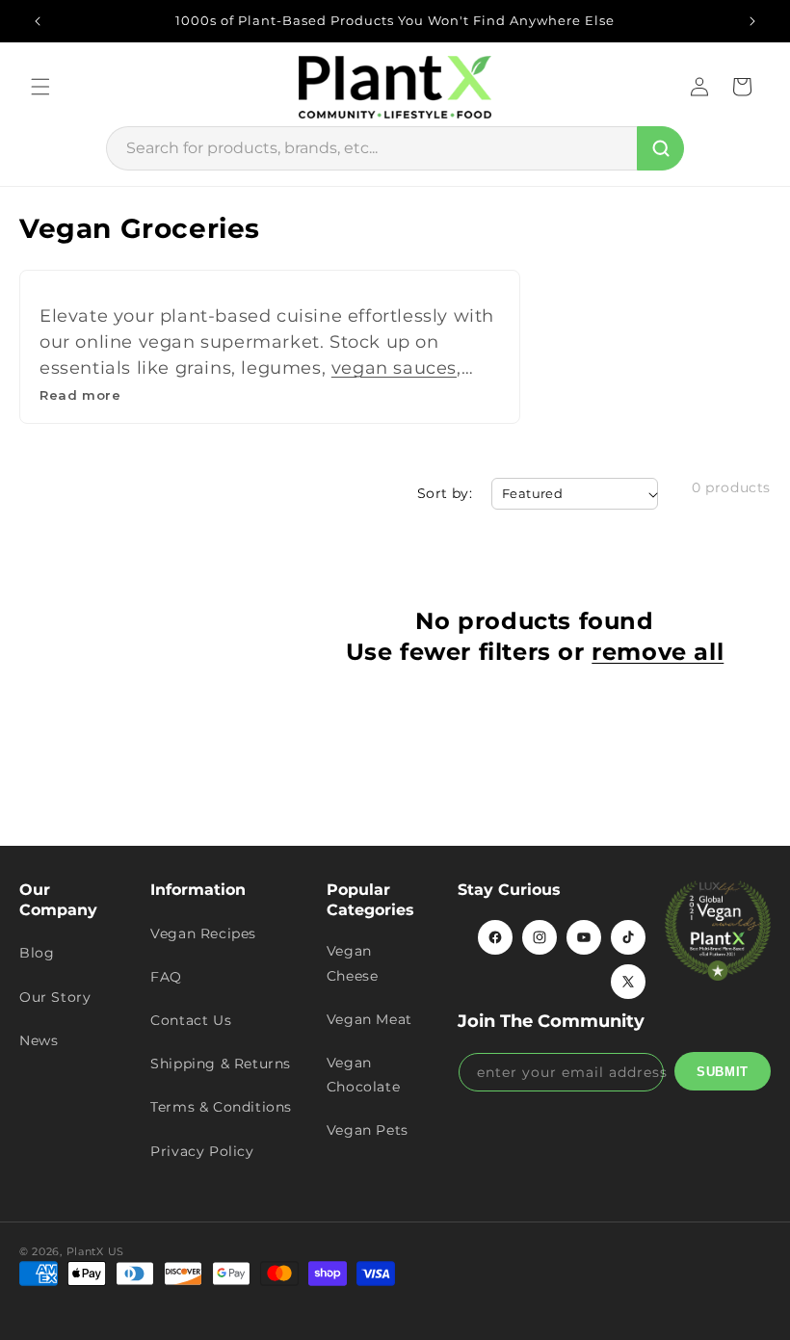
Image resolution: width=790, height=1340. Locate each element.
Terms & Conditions (221, 1107)
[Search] (660, 148)
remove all (658, 652)
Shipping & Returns (220, 1063)
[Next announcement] (752, 21)
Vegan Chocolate (363, 1074)
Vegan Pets (367, 1130)
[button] (40, 87)
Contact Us (190, 1020)
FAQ (166, 976)
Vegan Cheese (353, 963)
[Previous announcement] (37, 21)
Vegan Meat (369, 1019)
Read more (80, 395)
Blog (36, 952)
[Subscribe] (722, 1071)
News (38, 1040)
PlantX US (95, 1251)
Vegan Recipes (203, 933)
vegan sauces (394, 368)
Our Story (55, 997)
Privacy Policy (201, 1151)
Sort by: (444, 493)
